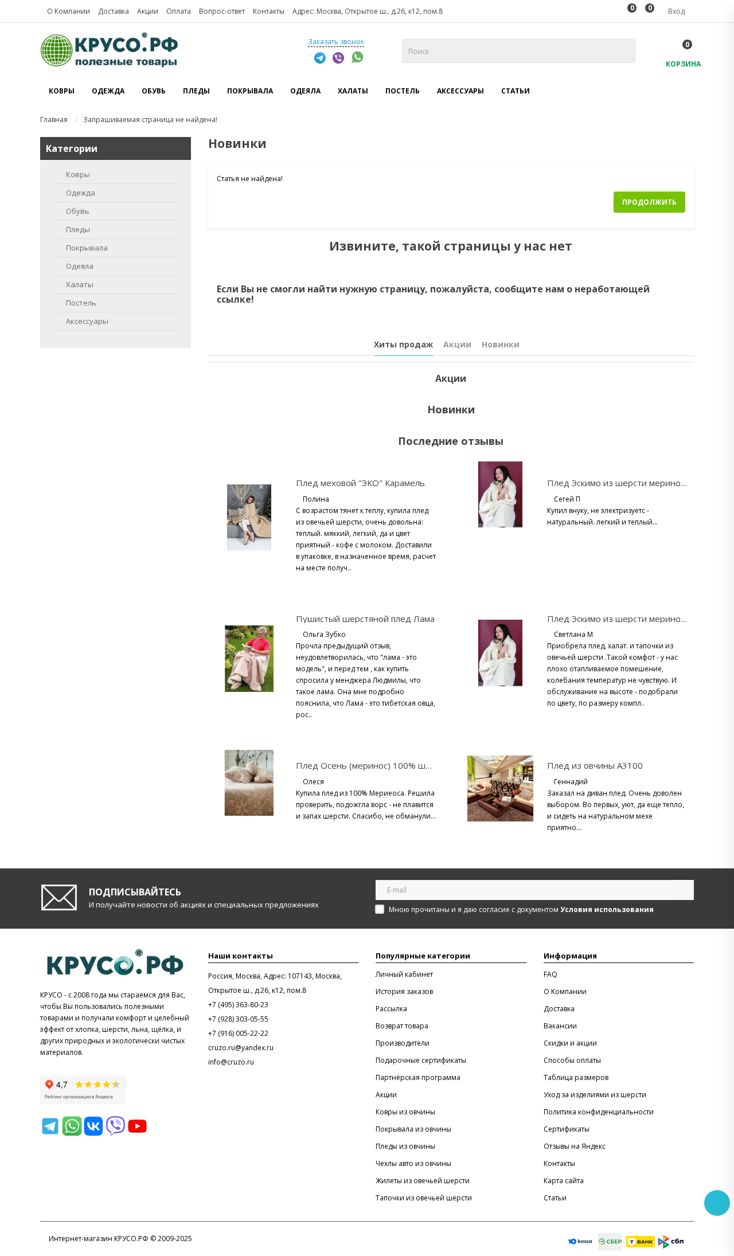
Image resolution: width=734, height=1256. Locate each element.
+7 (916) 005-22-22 (238, 1033)
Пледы (78, 229)
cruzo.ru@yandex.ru (241, 1047)
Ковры (78, 174)
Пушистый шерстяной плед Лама (365, 618)
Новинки (501, 344)
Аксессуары (87, 321)
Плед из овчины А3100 (595, 765)
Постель (81, 303)
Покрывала (87, 247)
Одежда (80, 192)
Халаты (79, 284)
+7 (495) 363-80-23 (238, 1005)
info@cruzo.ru (231, 1062)
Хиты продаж (403, 344)
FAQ (550, 974)
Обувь (77, 211)
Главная (54, 119)
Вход (675, 11)
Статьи (515, 91)
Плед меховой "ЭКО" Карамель (360, 482)
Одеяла (79, 266)
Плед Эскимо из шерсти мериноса (618, 482)
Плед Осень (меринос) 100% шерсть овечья (388, 765)
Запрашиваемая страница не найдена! (150, 119)
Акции (457, 344)
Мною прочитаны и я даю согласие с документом (521, 909)
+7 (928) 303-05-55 (238, 1019)
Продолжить (649, 202)
